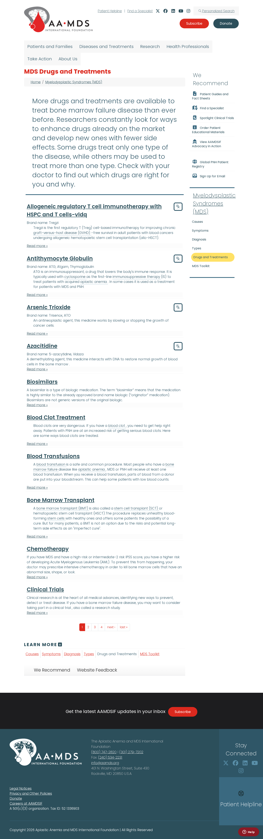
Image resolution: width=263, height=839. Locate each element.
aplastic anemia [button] (94, 281)
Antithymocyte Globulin (60, 258)
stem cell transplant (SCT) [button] (136, 508)
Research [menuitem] (150, 47)
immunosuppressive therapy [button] (137, 276)
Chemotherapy (48, 549)
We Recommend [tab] (52, 670)
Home (36, 82)
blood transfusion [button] (51, 464)
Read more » (37, 246)
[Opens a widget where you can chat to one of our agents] (248, 832)
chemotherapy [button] (93, 567)
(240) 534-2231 (110, 757)
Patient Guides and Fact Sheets (210, 96)
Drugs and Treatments (117, 654)
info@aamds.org (105, 762)
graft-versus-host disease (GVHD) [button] (62, 232)
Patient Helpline (110, 11)
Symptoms (51, 654)
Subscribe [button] (194, 23)
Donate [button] (226, 23)
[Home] (58, 19)
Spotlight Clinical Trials (217, 118)
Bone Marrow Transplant (60, 500)
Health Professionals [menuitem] (188, 47)
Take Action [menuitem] (39, 59)
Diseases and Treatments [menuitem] (106, 47)
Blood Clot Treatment (56, 417)
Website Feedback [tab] (97, 670)
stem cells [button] (56, 518)
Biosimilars (42, 382)
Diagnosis (72, 654)
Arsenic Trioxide (48, 307)
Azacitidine (42, 346)
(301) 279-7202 (131, 752)
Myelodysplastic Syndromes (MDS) (73, 82)
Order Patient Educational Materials (208, 130)
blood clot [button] (117, 425)
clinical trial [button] (62, 607)
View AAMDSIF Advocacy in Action (206, 144)
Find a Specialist (140, 11)
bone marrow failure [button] (106, 602)
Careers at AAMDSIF (26, 803)
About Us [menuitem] (68, 59)
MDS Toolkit (149, 654)
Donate (16, 798)
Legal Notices (21, 788)
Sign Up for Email (212, 176)
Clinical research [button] (41, 597)
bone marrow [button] (57, 364)
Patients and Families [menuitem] (50, 47)
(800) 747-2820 (103, 752)
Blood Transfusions (53, 456)
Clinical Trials (45, 589)
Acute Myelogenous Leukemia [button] (75, 562)
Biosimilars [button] (36, 400)
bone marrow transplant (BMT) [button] (62, 508)
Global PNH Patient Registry (210, 164)
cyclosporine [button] (75, 276)
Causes (32, 654)
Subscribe (183, 712)
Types (89, 654)
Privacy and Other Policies (31, 793)
